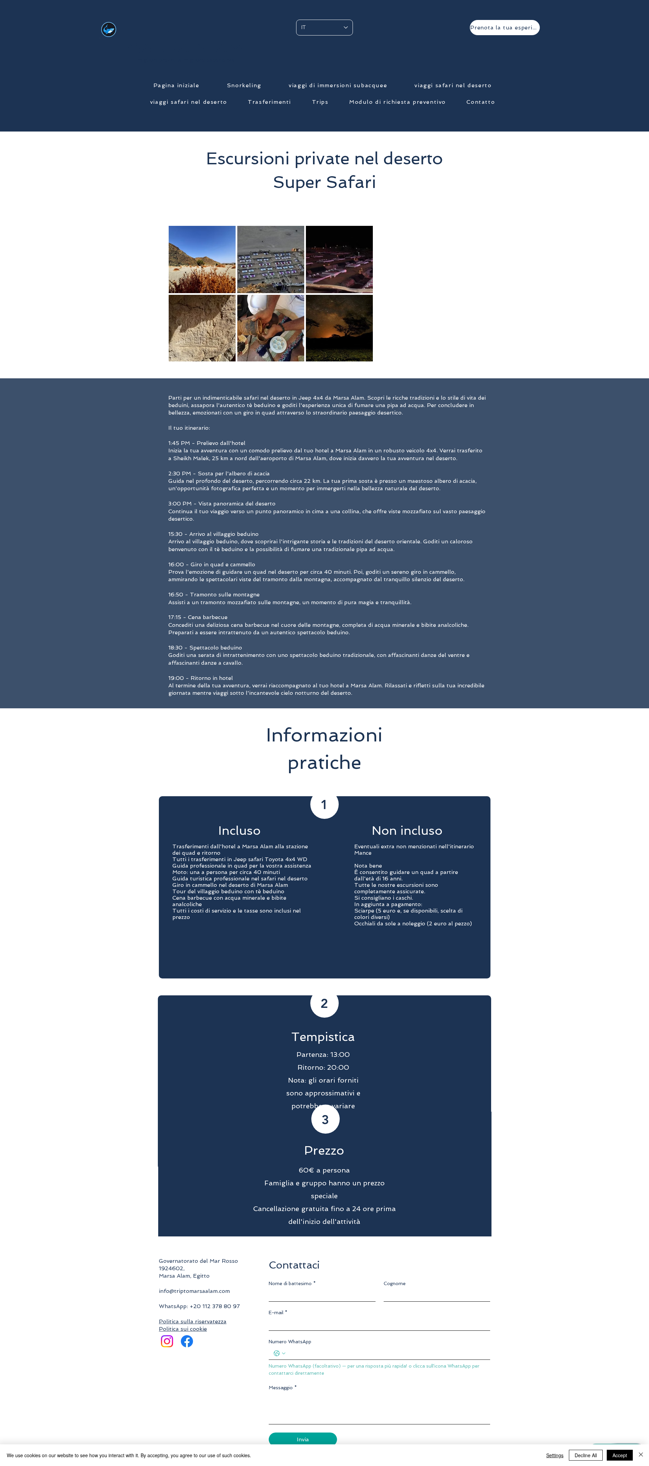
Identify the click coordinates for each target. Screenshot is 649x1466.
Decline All (586, 1455)
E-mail (278, 1312)
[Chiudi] (641, 1455)
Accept (619, 1455)
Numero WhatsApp (290, 1341)
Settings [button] (554, 1455)
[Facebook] (187, 1341)
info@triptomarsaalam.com (194, 1291)
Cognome (395, 1283)
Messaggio (283, 1387)
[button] (243, 86)
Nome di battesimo (292, 1283)
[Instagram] (167, 1341)
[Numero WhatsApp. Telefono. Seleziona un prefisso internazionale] (279, 1353)
